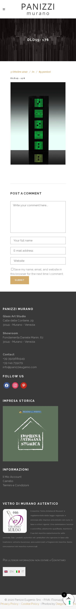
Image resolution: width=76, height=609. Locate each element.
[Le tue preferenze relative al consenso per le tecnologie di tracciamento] (69, 602)
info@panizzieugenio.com (20, 367)
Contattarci (58, 560)
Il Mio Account (12, 476)
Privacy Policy (9, 603)
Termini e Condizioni (16, 485)
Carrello (8, 481)
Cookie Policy (30, 603)
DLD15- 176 (18, 78)
